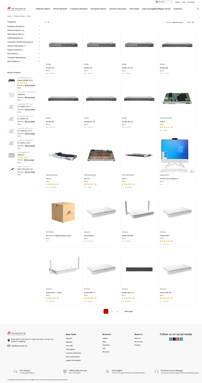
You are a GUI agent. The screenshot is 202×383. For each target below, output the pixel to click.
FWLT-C (124, 179)
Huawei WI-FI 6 (164, 175)
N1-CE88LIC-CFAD (23, 143)
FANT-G (48, 179)
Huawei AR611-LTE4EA (54, 293)
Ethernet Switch (15, 30)
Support (177, 2)
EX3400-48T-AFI (89, 122)
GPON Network (15, 38)
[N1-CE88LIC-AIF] (11, 120)
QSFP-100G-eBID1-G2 (25, 169)
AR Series (87, 232)
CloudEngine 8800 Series (25, 104)
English (162, 2)
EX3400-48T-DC (127, 122)
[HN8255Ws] (11, 96)
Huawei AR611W (165, 293)
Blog (184, 2)
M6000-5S (20, 155)
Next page (128, 311)
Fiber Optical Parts (15, 34)
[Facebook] (170, 339)
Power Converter (15, 50)
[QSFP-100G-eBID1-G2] (11, 170)
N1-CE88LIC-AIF (22, 119)
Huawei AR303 (89, 236)
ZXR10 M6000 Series (23, 152)
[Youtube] (177, 339)
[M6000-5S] (11, 157)
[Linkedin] (181, 339)
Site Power (12, 53)
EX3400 (48, 64)
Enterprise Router (15, 26)
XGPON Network (31, 92)
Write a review (30, 85)
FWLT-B (87, 179)
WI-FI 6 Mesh (13, 61)
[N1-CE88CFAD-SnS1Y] (11, 132)
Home (9, 16)
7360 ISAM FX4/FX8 (166, 118)
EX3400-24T (88, 68)
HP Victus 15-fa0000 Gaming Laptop (58, 236)
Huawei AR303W (127, 236)
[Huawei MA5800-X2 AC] (11, 83)
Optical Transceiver (16, 46)
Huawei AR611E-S (128, 293)
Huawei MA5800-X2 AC (25, 80)
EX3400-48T (50, 122)
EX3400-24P (50, 68)
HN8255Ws (21, 94)
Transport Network (16, 57)
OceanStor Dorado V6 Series (20, 42)
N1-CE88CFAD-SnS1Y (24, 131)
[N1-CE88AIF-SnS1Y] (11, 108)
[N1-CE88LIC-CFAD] (11, 144)
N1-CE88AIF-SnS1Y (23, 107)
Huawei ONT (21, 92)
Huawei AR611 (165, 236)
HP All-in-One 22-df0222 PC (169, 179)
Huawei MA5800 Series (24, 78)
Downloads (191, 2)
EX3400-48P (164, 68)
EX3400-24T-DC (127, 68)
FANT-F (162, 122)
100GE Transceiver (23, 167)
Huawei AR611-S (89, 293)
